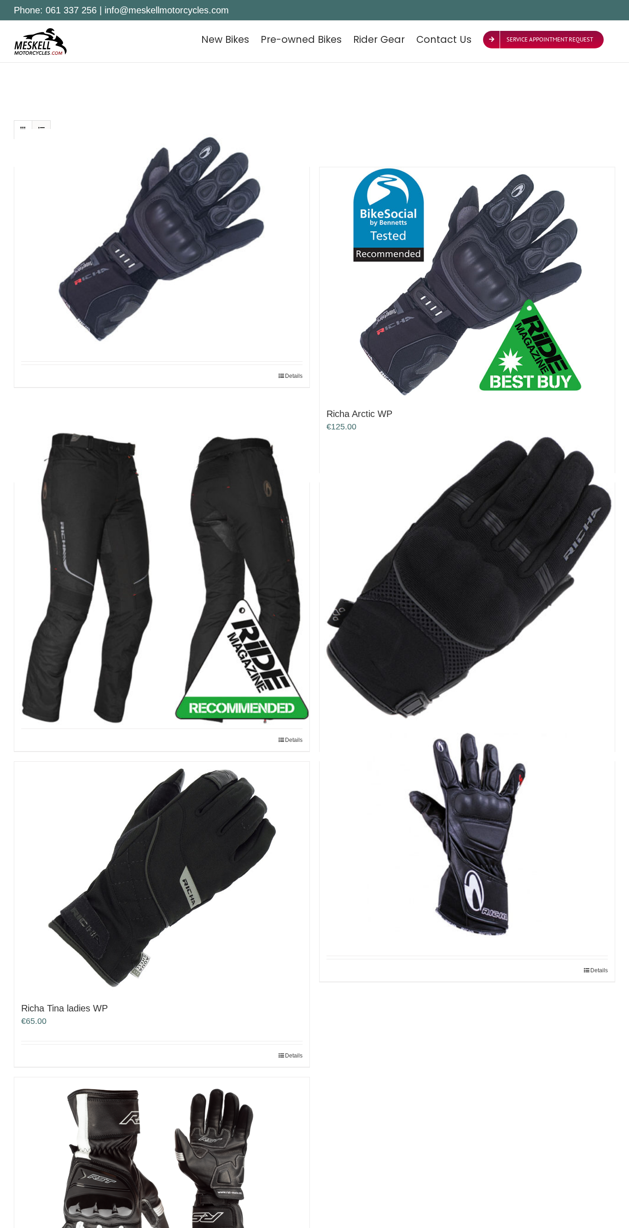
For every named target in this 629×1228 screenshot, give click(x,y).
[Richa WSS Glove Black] (467, 834)
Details (294, 376)
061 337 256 (71, 10)
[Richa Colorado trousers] (161, 579)
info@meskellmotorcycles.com (167, 10)
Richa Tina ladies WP (64, 1008)
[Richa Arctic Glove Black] (161, 239)
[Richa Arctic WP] (467, 282)
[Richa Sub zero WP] (467, 579)
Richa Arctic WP (359, 414)
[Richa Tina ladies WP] (161, 877)
